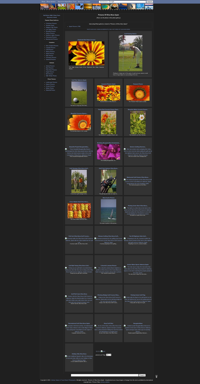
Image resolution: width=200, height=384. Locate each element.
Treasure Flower (138, 84)
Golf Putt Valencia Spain (79, 80)
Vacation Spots (50, 25)
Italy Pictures (49, 55)
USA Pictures (49, 49)
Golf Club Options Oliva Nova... (108, 168)
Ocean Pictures (50, 86)
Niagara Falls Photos (52, 27)
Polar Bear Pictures (51, 70)
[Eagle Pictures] (78, 7)
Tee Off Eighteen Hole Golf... (138, 236)
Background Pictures (52, 39)
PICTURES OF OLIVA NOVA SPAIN (121, 29)
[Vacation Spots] (104, 7)
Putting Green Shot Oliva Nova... (138, 205)
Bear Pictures (50, 68)
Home (43, 1)
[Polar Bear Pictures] (130, 7)
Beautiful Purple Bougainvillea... (79, 147)
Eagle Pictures (50, 72)
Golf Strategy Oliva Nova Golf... (79, 168)
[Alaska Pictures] (138, 7)
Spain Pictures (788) (74, 26)
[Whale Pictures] (95, 7)
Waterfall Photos (50, 90)
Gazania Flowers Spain (109, 84)
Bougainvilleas (137, 323)
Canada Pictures (50, 47)
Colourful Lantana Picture (108, 265)
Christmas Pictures (51, 23)
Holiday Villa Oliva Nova (79, 354)
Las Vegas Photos (51, 29)
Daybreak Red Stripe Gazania (86, 39)
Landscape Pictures (51, 82)
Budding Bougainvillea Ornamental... (108, 143)
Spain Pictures (50, 53)
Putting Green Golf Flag (138, 295)
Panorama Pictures (51, 37)
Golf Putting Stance (130, 33)
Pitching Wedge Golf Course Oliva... (108, 295)
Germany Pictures (51, 57)
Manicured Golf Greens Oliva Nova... (138, 177)
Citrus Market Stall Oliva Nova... (79, 201)
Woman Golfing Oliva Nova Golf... (108, 236)
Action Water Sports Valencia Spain (138, 264)
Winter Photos (50, 88)
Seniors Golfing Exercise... (138, 147)
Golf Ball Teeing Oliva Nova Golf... (79, 265)
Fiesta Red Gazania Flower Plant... (108, 109)
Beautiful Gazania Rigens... (79, 113)
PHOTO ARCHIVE (91, 29)
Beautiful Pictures (51, 31)
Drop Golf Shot (108, 323)
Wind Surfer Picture (108, 197)
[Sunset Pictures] (44, 7)
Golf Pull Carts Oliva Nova (79, 294)
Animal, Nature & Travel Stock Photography (63, 380)
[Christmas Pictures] (52, 7)
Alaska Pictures (50, 51)
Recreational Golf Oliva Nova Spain (79, 323)
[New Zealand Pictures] (121, 7)
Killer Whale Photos (51, 75)
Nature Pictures (50, 33)
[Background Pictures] (87, 7)
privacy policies (105, 382)
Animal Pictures (50, 66)
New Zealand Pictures (52, 45)
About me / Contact (84, 1)
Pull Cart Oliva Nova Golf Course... (79, 236)
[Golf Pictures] (61, 7)
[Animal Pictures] (112, 7)
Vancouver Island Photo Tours (67, 1)
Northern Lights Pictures (53, 35)
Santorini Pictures (51, 59)
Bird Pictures (49, 74)
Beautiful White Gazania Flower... (138, 109)
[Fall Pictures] (70, 7)
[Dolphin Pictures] (147, 7)
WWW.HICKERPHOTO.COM (104, 29)
